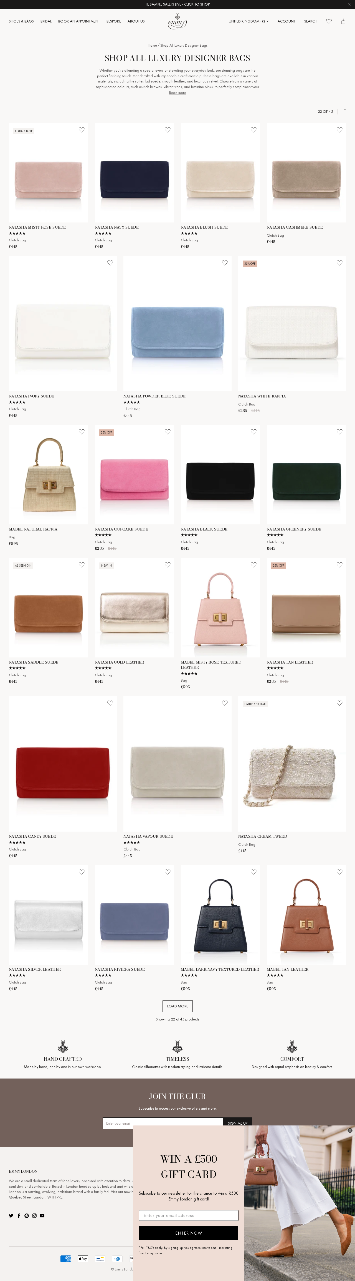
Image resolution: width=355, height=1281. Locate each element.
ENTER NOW (188, 1233)
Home (152, 45)
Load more (177, 1006)
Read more (177, 92)
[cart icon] (343, 21)
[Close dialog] (350, 1130)
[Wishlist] (329, 21)
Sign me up (237, 1123)
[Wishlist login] (81, 130)
